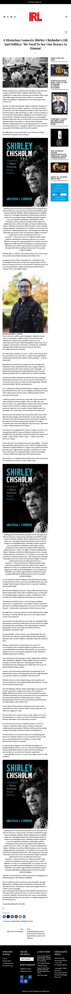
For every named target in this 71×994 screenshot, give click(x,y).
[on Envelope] (26, 981)
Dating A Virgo (42, 965)
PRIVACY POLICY (26, 971)
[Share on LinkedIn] (12, 916)
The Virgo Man (42, 975)
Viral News (37, 991)
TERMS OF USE (25, 969)
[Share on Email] (24, 916)
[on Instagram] (22, 981)
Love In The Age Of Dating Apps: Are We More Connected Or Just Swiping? (44, 958)
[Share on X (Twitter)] (8, 916)
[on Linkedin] (30, 977)
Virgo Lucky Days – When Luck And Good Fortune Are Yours (43, 970)
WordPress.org (8, 966)
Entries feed (7, 961)
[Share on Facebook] (4, 916)
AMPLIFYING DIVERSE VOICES (22, 921)
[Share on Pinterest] (16, 916)
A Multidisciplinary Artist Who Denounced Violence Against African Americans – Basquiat (36, 933)
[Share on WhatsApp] (20, 916)
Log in (5, 958)
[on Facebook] (22, 977)
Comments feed (8, 963)
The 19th (22, 904)
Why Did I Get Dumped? (15, 930)
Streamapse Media (61, 973)
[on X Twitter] (26, 977)
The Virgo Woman (43, 963)
